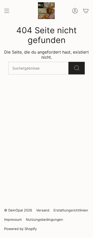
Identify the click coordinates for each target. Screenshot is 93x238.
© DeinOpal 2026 (18, 210)
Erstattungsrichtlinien (70, 210)
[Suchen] (76, 68)
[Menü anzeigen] (7, 10)
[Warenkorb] (85, 10)
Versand (42, 210)
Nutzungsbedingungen (44, 219)
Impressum (13, 219)
